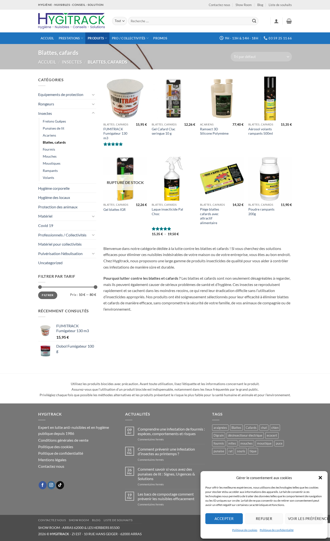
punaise (219, 451)
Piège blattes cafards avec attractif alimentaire (209, 216)
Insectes (72, 62)
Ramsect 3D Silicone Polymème (214, 131)
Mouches (50, 156)
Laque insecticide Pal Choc (167, 211)
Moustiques (51, 163)
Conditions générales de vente (63, 440)
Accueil (47, 38)
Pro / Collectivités (128, 38)
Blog (260, 5)
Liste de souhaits (280, 5)
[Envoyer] (254, 21)
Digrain (219, 435)
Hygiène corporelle (54, 188)
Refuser (264, 518)
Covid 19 (45, 225)
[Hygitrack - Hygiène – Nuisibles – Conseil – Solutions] (71, 21)
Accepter (224, 518)
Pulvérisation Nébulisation (60, 253)
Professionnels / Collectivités (62, 235)
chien (275, 428)
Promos (160, 38)
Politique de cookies (244, 530)
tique (253, 451)
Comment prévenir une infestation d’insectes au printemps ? (166, 451)
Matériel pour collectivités (60, 244)
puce (279, 443)
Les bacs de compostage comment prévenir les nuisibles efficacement (166, 496)
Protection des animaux (58, 207)
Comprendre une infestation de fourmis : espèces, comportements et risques (171, 431)
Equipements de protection (60, 94)
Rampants (50, 170)
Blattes (236, 428)
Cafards (251, 428)
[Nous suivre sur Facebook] (43, 485)
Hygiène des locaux (54, 197)
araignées (220, 428)
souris (241, 451)
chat (264, 428)
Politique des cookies (55, 446)
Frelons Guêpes (54, 121)
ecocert (272, 435)
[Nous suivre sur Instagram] (51, 485)
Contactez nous (219, 5)
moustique (264, 443)
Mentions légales (52, 459)
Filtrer (48, 295)
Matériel (45, 216)
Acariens (49, 135)
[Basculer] (93, 94)
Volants (48, 177)
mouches (246, 443)
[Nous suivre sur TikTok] (60, 485)
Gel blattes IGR (114, 209)
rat (231, 451)
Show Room (244, 5)
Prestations (69, 38)
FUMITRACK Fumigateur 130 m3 (115, 133)
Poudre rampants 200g (261, 211)
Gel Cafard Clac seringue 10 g (163, 131)
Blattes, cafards (54, 142)
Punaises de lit (53, 128)
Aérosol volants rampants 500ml (260, 131)
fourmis (219, 443)
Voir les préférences (305, 518)
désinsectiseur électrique (245, 435)
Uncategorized (50, 262)
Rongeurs (46, 104)
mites (232, 443)
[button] (320, 477)
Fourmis (49, 149)
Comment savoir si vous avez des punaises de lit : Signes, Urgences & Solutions (166, 474)
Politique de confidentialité (277, 530)
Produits (96, 38)
